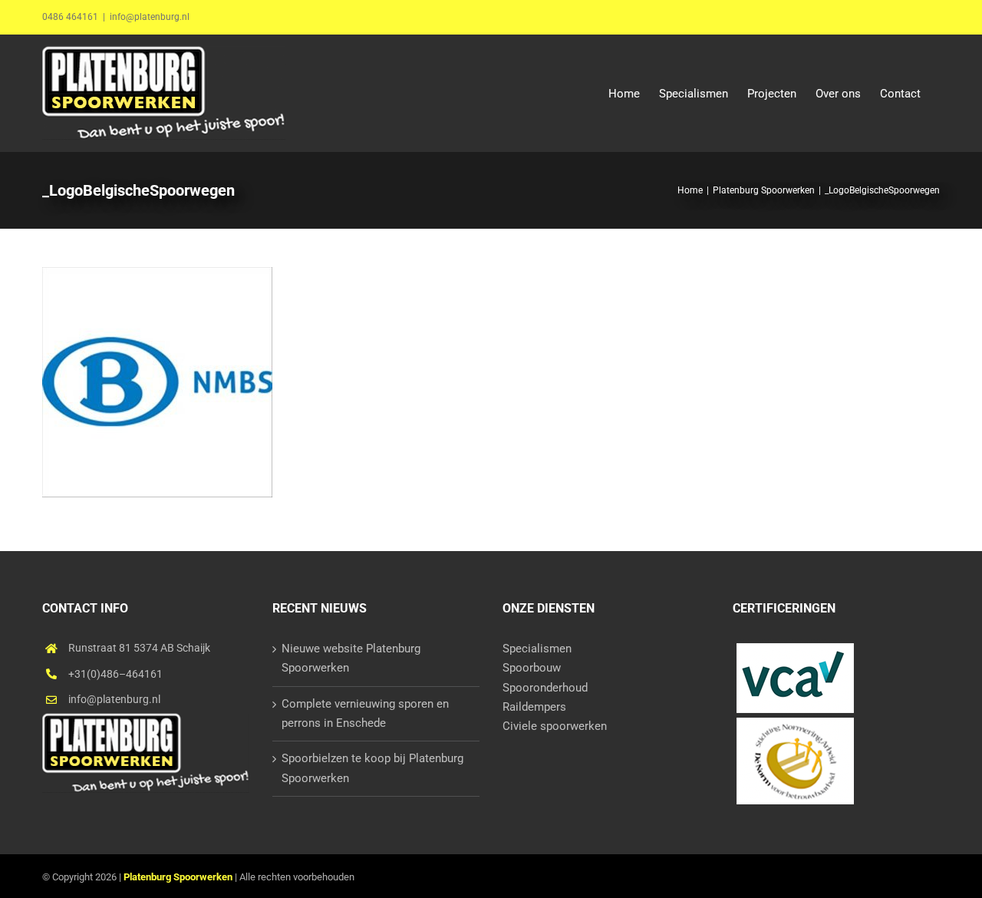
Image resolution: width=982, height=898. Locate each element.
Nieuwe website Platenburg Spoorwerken (351, 658)
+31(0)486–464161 (115, 674)
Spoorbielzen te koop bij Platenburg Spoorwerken (372, 767)
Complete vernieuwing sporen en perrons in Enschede (365, 713)
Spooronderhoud (545, 688)
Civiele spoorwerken (555, 726)
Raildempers (534, 707)
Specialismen (537, 648)
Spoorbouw (532, 668)
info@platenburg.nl (149, 17)
